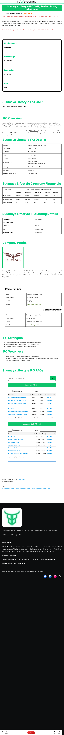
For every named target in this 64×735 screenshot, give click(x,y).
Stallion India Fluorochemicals (17, 397)
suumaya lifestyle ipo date (10, 488)
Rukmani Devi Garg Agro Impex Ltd (18, 453)
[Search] (53, 378)
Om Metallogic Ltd (13, 442)
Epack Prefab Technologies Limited (18, 411)
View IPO (49, 397)
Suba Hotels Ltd (13, 448)
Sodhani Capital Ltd (14, 445)
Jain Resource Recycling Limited (17, 414)
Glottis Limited (12, 406)
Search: (37, 391)
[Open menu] (45, 2)
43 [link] (52, 457)
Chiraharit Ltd (12, 436)
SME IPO (30, 530)
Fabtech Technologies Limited (17, 403)
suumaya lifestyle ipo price (42, 488)
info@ (48, 559)
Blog (20, 535)
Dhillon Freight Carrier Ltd (15, 439)
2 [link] (37, 418)
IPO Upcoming (19, 571)
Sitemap (40, 571)
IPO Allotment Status (41, 530)
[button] (30, 395)
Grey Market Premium (9, 530)
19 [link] (52, 418)
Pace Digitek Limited (14, 408)
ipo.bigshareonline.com (34, 304)
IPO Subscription (53, 530)
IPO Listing (22, 479)
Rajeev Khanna (27, 13)
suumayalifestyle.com (32, 325)
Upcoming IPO (21, 530)
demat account (43, 30)
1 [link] (34, 418)
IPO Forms (6, 535)
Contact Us (21, 564)
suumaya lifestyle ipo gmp (26, 488)
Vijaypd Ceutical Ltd (14, 450)
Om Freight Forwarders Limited (17, 400)
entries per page (17, 391)
